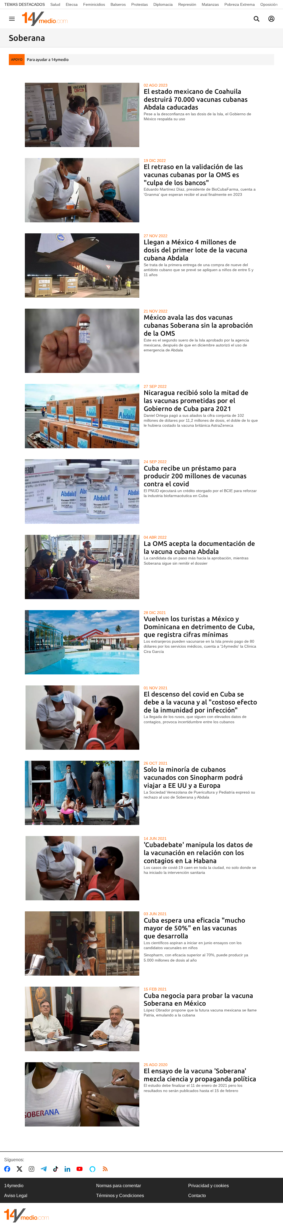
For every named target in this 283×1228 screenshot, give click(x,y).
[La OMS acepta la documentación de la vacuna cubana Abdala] (82, 567)
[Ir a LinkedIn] (68, 1169)
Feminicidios (94, 4)
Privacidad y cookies (208, 1185)
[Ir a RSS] (106, 1169)
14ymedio (13, 1185)
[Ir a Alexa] (93, 1169)
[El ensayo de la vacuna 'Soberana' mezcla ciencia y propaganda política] (82, 1094)
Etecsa (72, 4)
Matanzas (210, 4)
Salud (55, 4)
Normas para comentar (118, 1185)
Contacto (197, 1195)
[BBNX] (26, 1215)
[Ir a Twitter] (21, 1169)
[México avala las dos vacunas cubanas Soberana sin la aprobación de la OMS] (82, 341)
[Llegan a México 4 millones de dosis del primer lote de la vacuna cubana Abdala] (82, 265)
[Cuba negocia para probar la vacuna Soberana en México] (82, 1019)
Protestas (139, 4)
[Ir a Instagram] (32, 1169)
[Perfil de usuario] (271, 18)
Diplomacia (163, 4)
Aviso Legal (15, 1195)
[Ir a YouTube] (81, 1169)
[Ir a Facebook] (8, 1169)
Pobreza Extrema (239, 4)
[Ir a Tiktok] (57, 1169)
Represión (187, 4)
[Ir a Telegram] (45, 1169)
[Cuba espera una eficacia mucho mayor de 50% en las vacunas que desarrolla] (82, 943)
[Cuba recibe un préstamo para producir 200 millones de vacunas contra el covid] (82, 491)
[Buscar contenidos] (256, 19)
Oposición (269, 4)
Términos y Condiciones (120, 1195)
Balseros (118, 4)
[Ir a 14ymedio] (46, 19)
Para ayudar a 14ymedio (48, 59)
